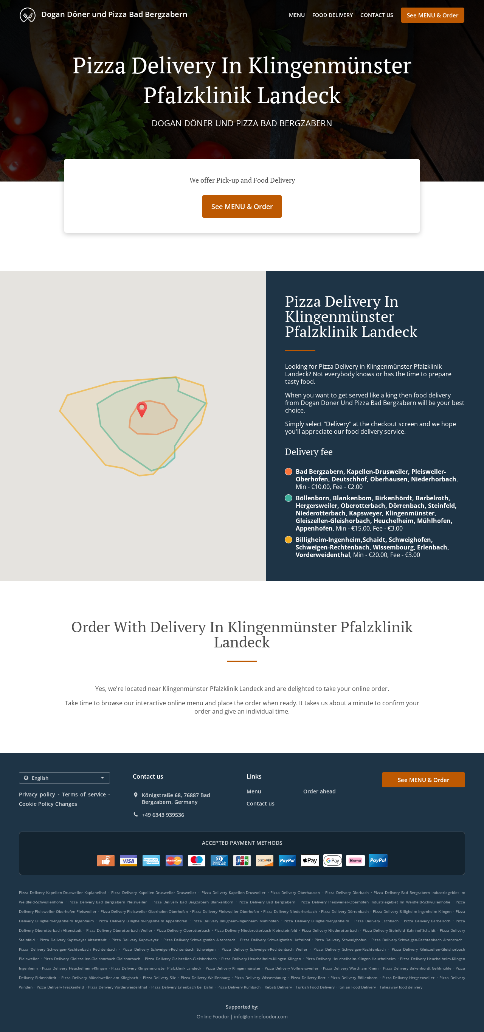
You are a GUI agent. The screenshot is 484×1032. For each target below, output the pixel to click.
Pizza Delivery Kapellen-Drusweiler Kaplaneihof (62, 892)
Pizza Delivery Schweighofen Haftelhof (275, 939)
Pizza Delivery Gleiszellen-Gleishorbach (181, 958)
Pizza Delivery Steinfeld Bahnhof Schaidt (399, 930)
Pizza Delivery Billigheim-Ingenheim (316, 920)
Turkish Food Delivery (316, 987)
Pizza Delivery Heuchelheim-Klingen (74, 968)
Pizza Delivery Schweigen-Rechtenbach (349, 949)
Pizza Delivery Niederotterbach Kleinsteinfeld (255, 930)
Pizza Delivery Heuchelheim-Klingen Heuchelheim (351, 958)
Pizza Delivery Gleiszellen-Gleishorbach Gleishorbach (91, 958)
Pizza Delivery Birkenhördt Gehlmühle (417, 968)
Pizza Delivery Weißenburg (205, 977)
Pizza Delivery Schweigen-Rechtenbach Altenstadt (416, 939)
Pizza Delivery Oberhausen (295, 892)
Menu (297, 15)
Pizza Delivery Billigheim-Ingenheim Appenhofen (143, 920)
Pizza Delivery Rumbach (239, 987)
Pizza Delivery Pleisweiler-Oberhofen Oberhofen (144, 911)
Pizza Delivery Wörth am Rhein (351, 968)
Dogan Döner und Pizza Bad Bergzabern (113, 14)
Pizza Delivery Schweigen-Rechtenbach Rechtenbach (67, 949)
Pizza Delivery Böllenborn (353, 977)
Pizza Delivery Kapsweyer (135, 939)
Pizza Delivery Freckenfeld (60, 987)
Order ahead (319, 791)
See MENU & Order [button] (432, 15)
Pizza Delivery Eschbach (376, 920)
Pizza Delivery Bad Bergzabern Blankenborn (192, 902)
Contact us (376, 15)
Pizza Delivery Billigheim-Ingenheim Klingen (412, 911)
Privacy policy (37, 794)
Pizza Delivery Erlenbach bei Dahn (182, 987)
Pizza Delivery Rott (308, 977)
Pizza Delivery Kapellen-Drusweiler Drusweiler (153, 892)
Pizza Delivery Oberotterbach (183, 930)
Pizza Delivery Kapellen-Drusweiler (233, 892)
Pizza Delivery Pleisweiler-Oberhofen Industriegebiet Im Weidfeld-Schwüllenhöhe (375, 902)
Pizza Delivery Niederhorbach (290, 911)
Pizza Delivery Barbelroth (427, 920)
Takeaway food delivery (401, 987)
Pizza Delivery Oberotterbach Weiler (119, 930)
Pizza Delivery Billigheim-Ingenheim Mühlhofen (235, 920)
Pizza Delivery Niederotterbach (330, 930)
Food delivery (332, 15)
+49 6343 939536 (163, 815)
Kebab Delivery (279, 987)
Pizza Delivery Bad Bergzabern (267, 902)
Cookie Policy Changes (48, 803)
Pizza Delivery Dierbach (347, 892)
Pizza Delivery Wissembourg (260, 977)
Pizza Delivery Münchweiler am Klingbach (99, 977)
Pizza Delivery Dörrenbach (345, 911)
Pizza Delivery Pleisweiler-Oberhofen (225, 911)
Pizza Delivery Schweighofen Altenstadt (199, 939)
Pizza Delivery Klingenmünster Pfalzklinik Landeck (156, 968)
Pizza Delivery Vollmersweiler (291, 968)
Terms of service (84, 794)
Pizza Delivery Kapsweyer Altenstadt (73, 939)
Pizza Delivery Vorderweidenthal (117, 987)
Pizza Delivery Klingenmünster (233, 968)
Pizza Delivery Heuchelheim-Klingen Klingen (261, 958)
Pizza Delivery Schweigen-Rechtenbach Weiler (264, 949)
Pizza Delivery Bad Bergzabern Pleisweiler (107, 902)
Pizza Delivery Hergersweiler (408, 977)
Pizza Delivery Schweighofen (340, 939)
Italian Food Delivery (357, 987)
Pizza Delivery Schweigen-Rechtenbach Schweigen (169, 949)
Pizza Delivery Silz (159, 977)
